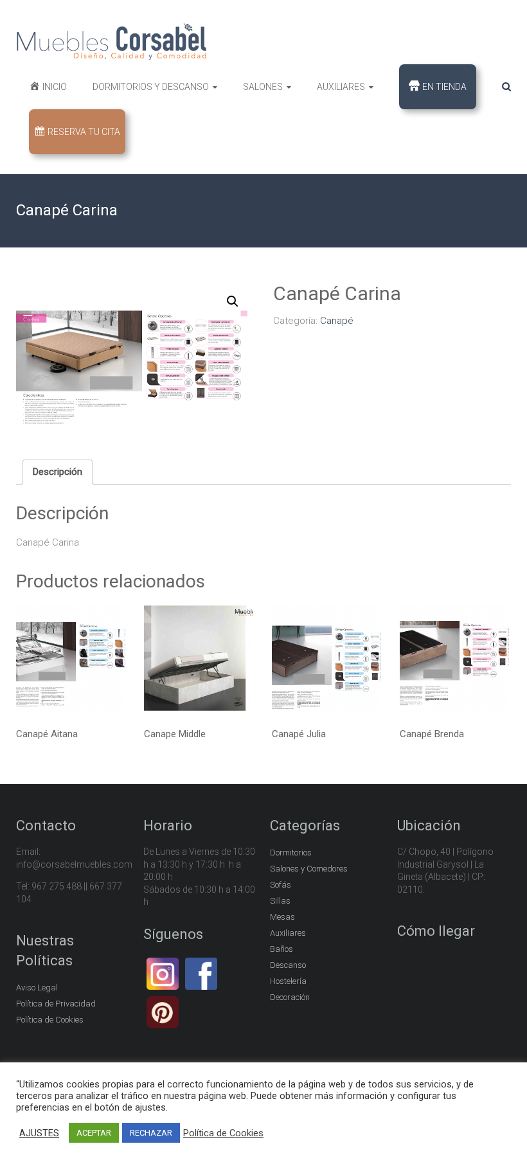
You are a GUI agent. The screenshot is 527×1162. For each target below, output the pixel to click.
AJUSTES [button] (39, 1133)
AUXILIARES (341, 87)
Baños (281, 949)
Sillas (280, 901)
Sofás (280, 884)
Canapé (336, 320)
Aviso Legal (37, 987)
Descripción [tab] (57, 472)
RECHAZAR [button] (151, 1133)
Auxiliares (288, 933)
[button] (232, 301)
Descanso (288, 965)
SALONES (263, 87)
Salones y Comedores (309, 868)
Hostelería (288, 981)
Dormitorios (291, 852)
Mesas (282, 917)
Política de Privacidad (56, 1003)
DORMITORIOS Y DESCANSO (151, 87)
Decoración (290, 997)
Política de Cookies (50, 1019)
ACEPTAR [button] (93, 1133)
